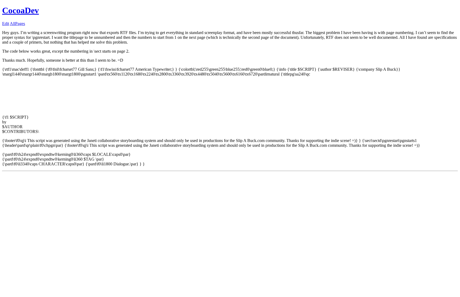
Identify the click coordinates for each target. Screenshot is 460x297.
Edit (5, 23)
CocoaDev (20, 10)
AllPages (17, 23)
